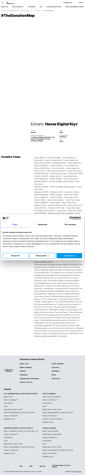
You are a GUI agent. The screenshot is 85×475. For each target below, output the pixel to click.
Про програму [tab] (70, 224)
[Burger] (2, 2)
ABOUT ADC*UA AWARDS (51, 397)
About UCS (24, 364)
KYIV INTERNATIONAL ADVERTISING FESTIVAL (20, 10)
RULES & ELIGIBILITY (18, 6)
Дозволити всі (69, 256)
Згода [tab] (14, 224)
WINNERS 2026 (68, 2)
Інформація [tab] (42, 224)
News (54, 375)
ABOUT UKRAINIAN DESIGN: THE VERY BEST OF (21, 431)
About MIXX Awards (50, 431)
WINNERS (38, 10)
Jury (44, 406)
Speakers (24, 375)
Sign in (81, 2)
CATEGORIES (31, 6)
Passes (23, 371)
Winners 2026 (48, 422)
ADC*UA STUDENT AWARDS (52, 419)
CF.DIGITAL (77, 471)
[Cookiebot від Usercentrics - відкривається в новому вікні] (72, 218)
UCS (21, 466)
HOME (3, 10)
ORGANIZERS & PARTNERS (51, 434)
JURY (41, 6)
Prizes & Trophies (11, 416)
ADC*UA (42, 466)
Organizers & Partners (29, 378)
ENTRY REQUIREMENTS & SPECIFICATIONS (19, 412)
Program (55, 371)
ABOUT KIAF (4, 6)
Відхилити (15, 256)
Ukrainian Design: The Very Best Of (61, 466)
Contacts (56, 378)
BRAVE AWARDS (26, 367)
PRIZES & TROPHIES (49, 453)
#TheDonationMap (48, 10)
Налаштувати (41, 256)
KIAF (31, 466)
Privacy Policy (26, 382)
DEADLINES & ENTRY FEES (54, 6)
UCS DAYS (55, 367)
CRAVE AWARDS (58, 364)
